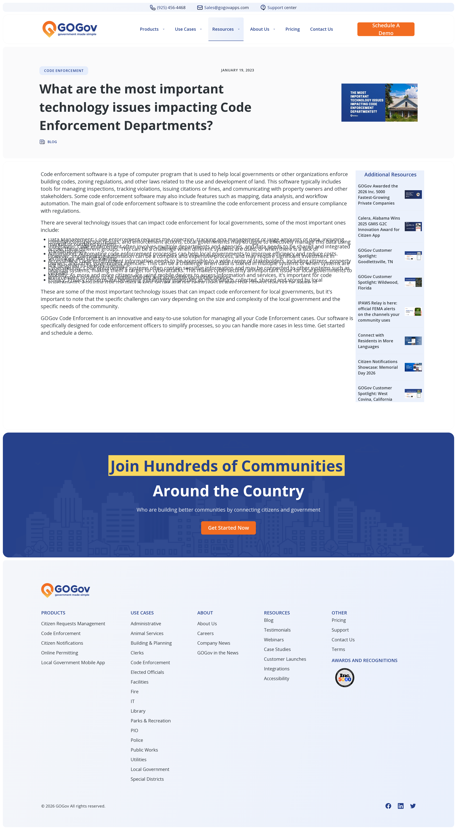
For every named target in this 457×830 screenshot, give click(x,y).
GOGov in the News (217, 653)
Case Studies (277, 649)
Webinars (274, 639)
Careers (205, 633)
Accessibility (276, 678)
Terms (338, 649)
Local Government (150, 769)
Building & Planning (151, 643)
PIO (134, 730)
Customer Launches (285, 659)
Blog (268, 620)
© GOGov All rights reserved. (73, 806)
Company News (213, 643)
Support (340, 630)
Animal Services (147, 633)
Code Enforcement (61, 633)
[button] (152, 29)
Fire (135, 691)
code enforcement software (145, 203)
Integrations (277, 668)
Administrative (146, 623)
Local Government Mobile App (73, 662)
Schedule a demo (386, 29)
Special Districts (147, 779)
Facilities (140, 682)
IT (133, 701)
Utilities (139, 759)
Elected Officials (147, 672)
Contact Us (321, 29)
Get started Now (228, 527)
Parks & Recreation (151, 721)
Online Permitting (59, 653)
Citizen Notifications (62, 643)
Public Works (144, 750)
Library (138, 711)
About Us (207, 623)
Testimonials (277, 630)
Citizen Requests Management (73, 623)
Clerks (137, 653)
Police (137, 740)
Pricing (293, 29)
